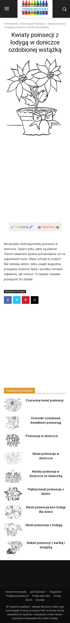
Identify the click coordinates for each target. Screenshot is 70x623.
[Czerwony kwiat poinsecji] (13, 405)
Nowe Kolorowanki (16, 591)
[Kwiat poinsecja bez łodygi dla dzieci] (13, 511)
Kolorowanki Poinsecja (32, 23)
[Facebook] (8, 300)
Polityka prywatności (17, 595)
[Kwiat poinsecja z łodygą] (13, 529)
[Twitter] (17, 300)
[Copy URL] (34, 300)
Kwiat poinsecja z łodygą (44, 525)
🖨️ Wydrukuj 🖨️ (49, 227)
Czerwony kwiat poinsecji (44, 400)
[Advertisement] (35, 176)
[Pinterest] (26, 300)
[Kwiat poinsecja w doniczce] (13, 458)
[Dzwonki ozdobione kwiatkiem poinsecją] (13, 422)
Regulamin (55, 591)
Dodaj (57, 595)
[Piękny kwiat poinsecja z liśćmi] (13, 493)
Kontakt (40, 600)
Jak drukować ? (38, 591)
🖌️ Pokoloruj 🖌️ (22, 227)
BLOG (29, 600)
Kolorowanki (11, 23)
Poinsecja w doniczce (42, 436)
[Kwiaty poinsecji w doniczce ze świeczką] (13, 476)
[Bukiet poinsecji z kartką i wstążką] (13, 547)
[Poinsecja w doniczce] (13, 440)
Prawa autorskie (41, 595)
